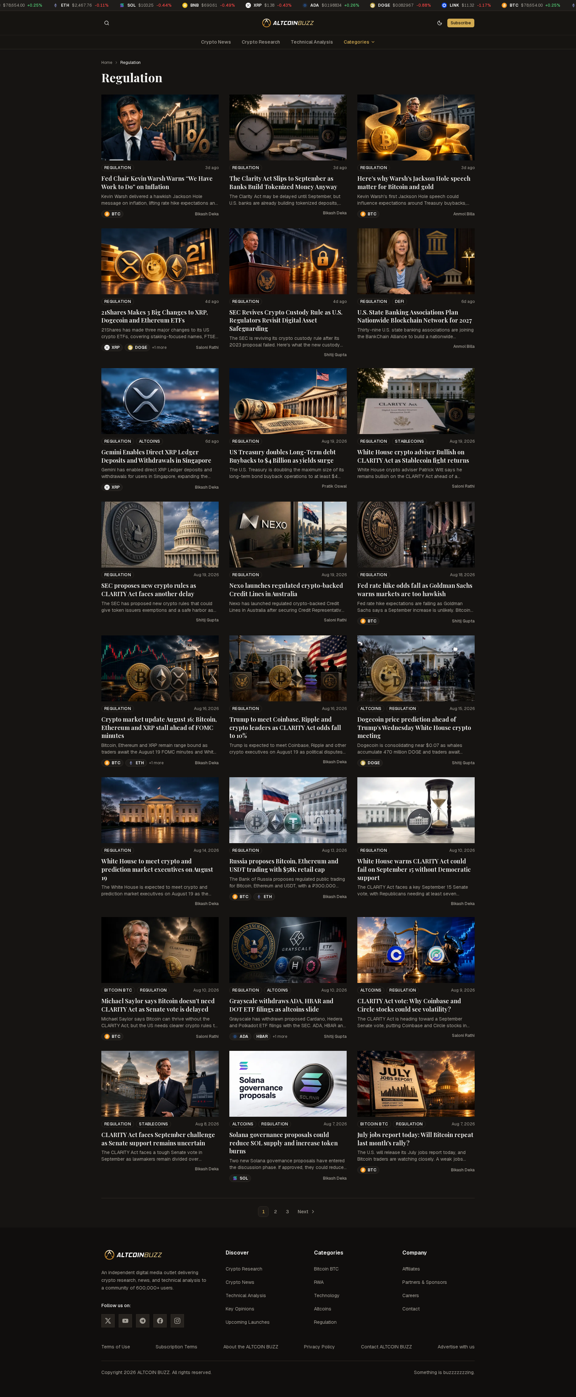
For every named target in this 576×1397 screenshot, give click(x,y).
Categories (356, 42)
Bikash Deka (207, 214)
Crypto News (216, 42)
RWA (319, 1282)
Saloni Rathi (207, 347)
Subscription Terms (176, 1347)
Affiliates (411, 1269)
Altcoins (149, 441)
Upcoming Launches (248, 1322)
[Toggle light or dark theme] (439, 23)
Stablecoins (409, 441)
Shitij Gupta (335, 354)
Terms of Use (115, 1347)
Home (106, 62)
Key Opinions (240, 1309)
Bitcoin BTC (118, 990)
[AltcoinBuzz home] (288, 23)
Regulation (117, 167)
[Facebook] (160, 1320)
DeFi (399, 301)
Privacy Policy (319, 1347)
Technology (327, 1295)
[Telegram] (142, 1320)
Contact (411, 1309)
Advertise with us (456, 1347)
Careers (410, 1295)
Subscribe (461, 23)
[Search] (106, 23)
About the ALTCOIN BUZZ (250, 1347)
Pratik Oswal (334, 486)
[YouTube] (125, 1320)
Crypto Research (261, 42)
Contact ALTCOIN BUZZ (386, 1347)
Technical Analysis (312, 42)
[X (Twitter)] (108, 1320)
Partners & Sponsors (424, 1282)
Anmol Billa (464, 214)
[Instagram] (177, 1320)
